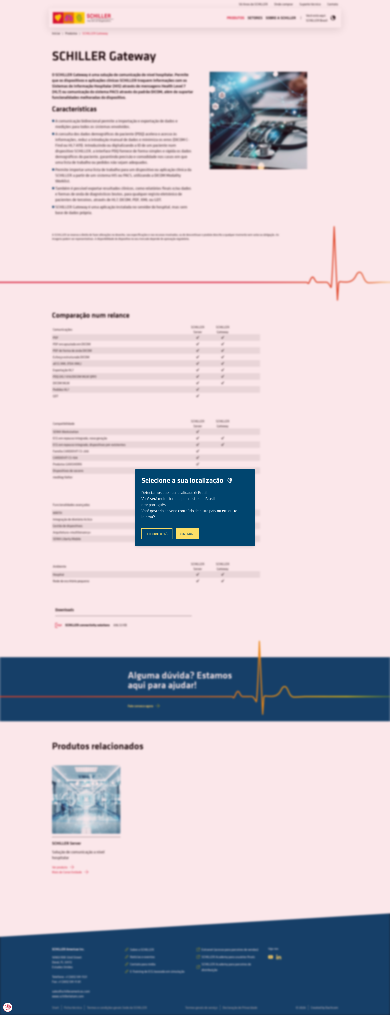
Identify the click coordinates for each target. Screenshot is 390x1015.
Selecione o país (157, 534)
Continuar (187, 534)
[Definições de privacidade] (7, 1007)
